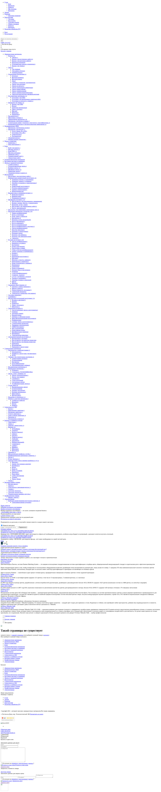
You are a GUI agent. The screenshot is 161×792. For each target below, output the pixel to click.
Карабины (16, 465)
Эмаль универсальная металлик (22, 92)
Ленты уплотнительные (20, 375)
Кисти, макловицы (19, 208)
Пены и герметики (10, 643)
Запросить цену (17, 781)
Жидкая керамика (18, 77)
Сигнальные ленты (18, 382)
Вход (6, 32)
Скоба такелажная (18, 475)
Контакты (11, 10)
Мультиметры (16, 345)
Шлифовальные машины (20, 332)
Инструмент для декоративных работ (24, 206)
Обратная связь (5, 729)
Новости (11, 7)
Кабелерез (15, 343)
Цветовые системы (7, 559)
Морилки (15, 112)
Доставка (11, 19)
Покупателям (8, 17)
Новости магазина (9, 525)
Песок (14, 404)
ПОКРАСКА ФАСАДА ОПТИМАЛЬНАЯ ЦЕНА (16, 532)
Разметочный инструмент (21, 186)
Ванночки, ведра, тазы (20, 204)
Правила (15, 303)
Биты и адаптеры (18, 214)
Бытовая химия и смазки (12, 658)
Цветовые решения (14, 15)
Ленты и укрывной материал (13, 650)
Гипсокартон (16, 352)
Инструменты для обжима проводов (24, 342)
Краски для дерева (18, 66)
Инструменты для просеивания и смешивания (27, 201)
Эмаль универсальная (19, 91)
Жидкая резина (17, 79)
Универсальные (17, 72)
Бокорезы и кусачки (19, 243)
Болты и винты (17, 432)
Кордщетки (16, 218)
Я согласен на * (18, 763)
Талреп (14, 477)
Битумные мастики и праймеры (14, 648)
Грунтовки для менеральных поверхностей (26, 99)
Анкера (15, 430)
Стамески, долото (18, 275)
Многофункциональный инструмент (24, 318)
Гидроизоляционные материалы (14, 646)
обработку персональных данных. (22, 763)
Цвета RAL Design (6, 581)
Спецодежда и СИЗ (10, 655)
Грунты (15, 76)
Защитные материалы (19, 107)
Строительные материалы (12, 653)
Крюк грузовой (17, 470)
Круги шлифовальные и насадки (23, 226)
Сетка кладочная (17, 380)
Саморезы (16, 444)
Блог (9, 4)
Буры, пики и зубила (19, 216)
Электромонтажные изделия (21, 502)
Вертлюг (15, 462)
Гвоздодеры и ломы (18, 248)
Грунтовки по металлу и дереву (22, 101)
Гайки (14, 434)
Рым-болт (15, 472)
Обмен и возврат (13, 24)
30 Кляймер (16, 429)
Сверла (15, 238)
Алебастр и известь (18, 400)
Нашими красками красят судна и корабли (14, 546)
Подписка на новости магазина (11, 519)
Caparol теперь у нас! (7, 515)
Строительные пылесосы (20, 323)
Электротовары (9, 661)
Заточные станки (17, 313)
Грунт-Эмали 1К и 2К (19, 131)
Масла (14, 111)
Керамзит (15, 402)
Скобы (14, 445)
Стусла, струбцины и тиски (21, 276)
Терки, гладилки (18, 305)
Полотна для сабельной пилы (21, 236)
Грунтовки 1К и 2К (19, 133)
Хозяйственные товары (11, 660)
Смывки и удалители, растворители (23, 82)
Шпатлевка (16, 393)
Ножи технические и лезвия (22, 263)
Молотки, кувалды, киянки (21, 260)
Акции (6, 12)
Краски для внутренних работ (22, 59)
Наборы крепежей (18, 442)
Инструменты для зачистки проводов (24, 340)
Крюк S (14, 469)
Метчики (15, 258)
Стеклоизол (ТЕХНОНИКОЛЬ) (22, 372)
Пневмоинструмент (19, 198)
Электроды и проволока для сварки (24, 293)
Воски (14, 106)
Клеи (6, 645)
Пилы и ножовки (18, 268)
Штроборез (16, 333)
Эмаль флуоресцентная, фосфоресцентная (25, 94)
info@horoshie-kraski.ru (8, 733)
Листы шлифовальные (19, 241)
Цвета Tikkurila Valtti (7, 608)
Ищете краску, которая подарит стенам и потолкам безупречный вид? (23, 551)
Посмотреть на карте (36, 714)
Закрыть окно (5, 767)
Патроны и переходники (20, 231)
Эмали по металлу (18, 86)
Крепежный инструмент (20, 256)
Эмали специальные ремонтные (22, 87)
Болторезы (15, 245)
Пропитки (16, 114)
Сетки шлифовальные (19, 273)
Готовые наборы (6, 529)
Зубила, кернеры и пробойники (22, 251)
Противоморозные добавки (21, 365)
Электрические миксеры (20, 335)
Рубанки (15, 271)
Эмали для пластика (18, 84)
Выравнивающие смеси (20, 387)
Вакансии (11, 5)
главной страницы (17, 635)
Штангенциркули (18, 191)
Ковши (14, 301)
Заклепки (15, 440)
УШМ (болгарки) (18, 327)
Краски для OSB (17, 104)
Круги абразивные (18, 221)
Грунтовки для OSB (18, 97)
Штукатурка (16, 395)
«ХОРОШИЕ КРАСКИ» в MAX (11, 512)
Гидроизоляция (17, 360)
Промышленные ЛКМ (11, 641)
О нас (6, 2)
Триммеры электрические (20, 325)
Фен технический (18, 328)
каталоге (46, 635)
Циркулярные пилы (18, 330)
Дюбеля (15, 439)
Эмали (15, 57)
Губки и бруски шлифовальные (22, 250)
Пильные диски (17, 233)
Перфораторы (16, 320)
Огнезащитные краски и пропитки (23, 64)
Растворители (16, 136)
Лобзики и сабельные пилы (21, 317)
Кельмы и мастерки (19, 300)
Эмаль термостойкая (19, 89)
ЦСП (14, 355)
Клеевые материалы (19, 392)
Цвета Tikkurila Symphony (9, 599)
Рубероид (15, 370)
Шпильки (15, 449)
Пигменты (15, 362)
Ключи (15, 255)
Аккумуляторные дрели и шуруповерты (25, 310)
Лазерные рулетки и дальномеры (22, 179)
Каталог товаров (6, 51)
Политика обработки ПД (12, 29)
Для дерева (16, 69)
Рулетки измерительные (20, 188)
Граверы (15, 312)
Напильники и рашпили (20, 261)
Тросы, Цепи (16, 479)
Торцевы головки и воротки (21, 280)
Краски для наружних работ (21, 61)
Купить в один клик (21, 765)
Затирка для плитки (18, 390)
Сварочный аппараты (19, 291)
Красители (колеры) (18, 62)
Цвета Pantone (5, 562)
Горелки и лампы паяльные (21, 286)
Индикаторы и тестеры (19, 338)
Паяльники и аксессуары (20, 347)
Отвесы (14, 184)
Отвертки (15, 266)
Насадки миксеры (18, 230)
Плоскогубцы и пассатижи (21, 270)
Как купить (11, 20)
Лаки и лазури (17, 109)
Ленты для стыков (18, 377)
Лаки (14, 81)
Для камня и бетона (18, 71)
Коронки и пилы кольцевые (21, 220)
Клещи (15, 253)
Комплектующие (18, 194)
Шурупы (15, 450)
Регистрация (8, 34)
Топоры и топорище (19, 278)
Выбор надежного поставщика (10, 509)
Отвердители (17, 134)
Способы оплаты (13, 22)
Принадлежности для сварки (22, 290)
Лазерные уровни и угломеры (21, 181)
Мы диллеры (12, 9)
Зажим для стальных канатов (21, 464)
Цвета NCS (4, 591)
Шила (14, 281)
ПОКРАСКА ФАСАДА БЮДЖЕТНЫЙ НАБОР (16, 537)
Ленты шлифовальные (19, 228)
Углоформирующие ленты (21, 383)
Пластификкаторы (18, 363)
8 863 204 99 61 (5, 731)
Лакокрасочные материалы (13, 640)
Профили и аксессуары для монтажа (24, 353)
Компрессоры (16, 196)
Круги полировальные (19, 225)
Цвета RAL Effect (6, 586)
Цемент (14, 405)
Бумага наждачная (18, 246)
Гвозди (15, 435)
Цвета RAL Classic (6, 576)
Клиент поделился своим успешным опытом (15, 556)
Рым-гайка (15, 474)
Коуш (14, 467)
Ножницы (16, 265)
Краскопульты (17, 315)
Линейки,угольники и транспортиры (24, 183)
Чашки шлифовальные (19, 213)
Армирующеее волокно (20, 358)
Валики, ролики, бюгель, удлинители (25, 203)
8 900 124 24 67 (5, 42)
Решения (7, 14)
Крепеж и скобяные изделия (13, 656)
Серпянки (16, 378)
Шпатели (16, 306)
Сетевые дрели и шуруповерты (22, 322)
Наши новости (5, 505)
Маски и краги (17, 288)
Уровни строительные (19, 189)
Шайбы (15, 447)
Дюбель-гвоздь (17, 437)
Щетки (15, 283)
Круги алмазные (18, 223)
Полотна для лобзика (19, 235)
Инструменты (8, 651)
